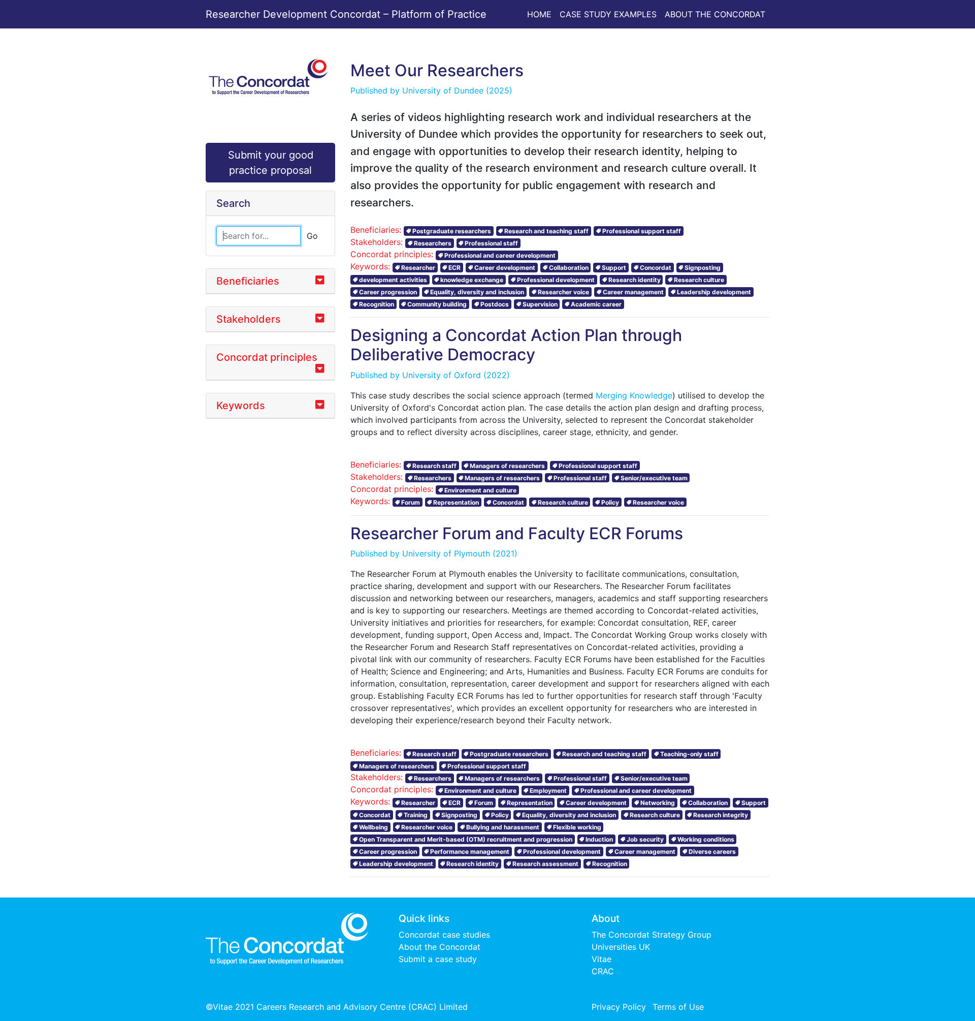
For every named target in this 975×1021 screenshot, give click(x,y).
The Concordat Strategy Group (651, 935)
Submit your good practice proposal (270, 162)
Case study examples (608, 14)
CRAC (603, 971)
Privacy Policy (619, 1007)
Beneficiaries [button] (247, 281)
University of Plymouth (446, 553)
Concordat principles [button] (266, 357)
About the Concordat (715, 14)
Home (539, 14)
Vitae (601, 959)
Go (312, 236)
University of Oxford (441, 375)
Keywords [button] (240, 405)
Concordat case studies (444, 935)
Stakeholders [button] (248, 319)
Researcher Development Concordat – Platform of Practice (346, 14)
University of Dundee (442, 90)
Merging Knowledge (634, 395)
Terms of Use (678, 1007)
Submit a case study (438, 959)
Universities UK (621, 947)
